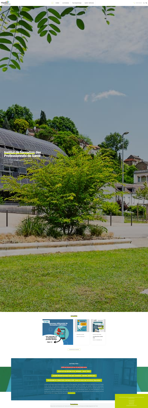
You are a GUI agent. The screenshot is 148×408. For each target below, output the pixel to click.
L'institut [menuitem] (57, 2)
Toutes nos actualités (74, 349)
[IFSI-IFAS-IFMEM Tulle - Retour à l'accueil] (5, 2)
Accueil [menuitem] (52, 3)
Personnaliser (131, 403)
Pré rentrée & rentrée (80, 334)
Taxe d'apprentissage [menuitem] (76, 2)
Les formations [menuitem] (65, 2)
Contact (146, 3)
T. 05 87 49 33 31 (139, 2)
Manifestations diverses (48, 341)
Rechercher (144, 3)
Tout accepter (131, 400)
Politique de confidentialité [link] (131, 405)
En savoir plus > (71, 393)
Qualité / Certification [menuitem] (89, 2)
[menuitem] (138, 3)
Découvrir (8, 166)
